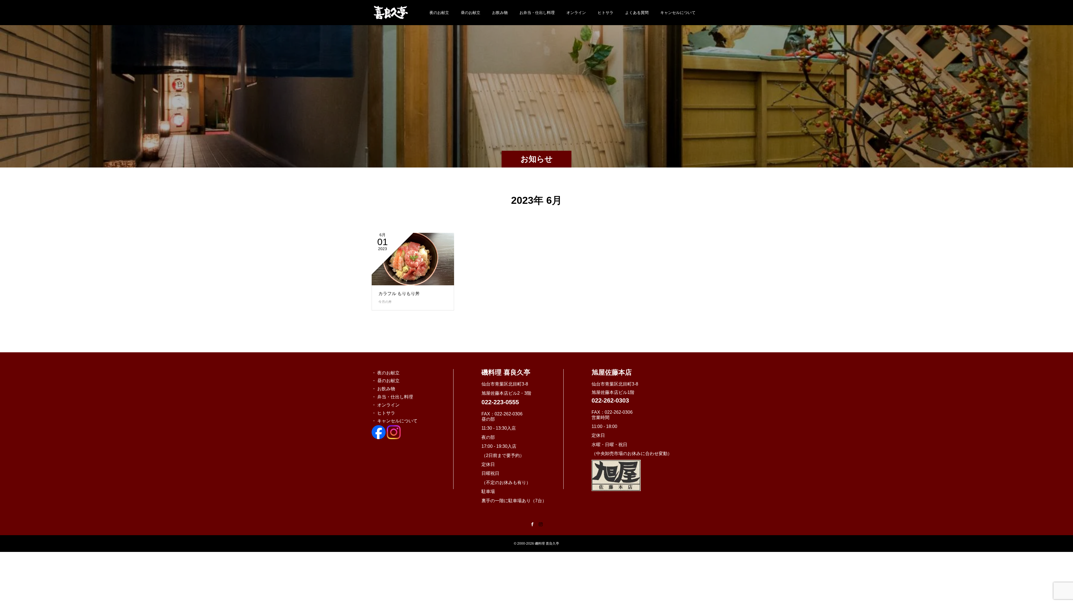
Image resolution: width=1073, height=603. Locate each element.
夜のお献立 (439, 12)
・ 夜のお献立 (386, 372)
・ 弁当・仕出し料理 (392, 396)
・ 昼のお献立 (386, 380)
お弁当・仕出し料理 (537, 12)
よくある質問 (637, 12)
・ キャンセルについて (394, 420)
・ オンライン (386, 405)
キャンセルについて (677, 12)
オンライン (576, 12)
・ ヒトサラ (383, 413)
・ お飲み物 (383, 388)
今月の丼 (385, 302)
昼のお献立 (470, 12)
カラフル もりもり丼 (399, 293)
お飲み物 (500, 12)
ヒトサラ (605, 12)
